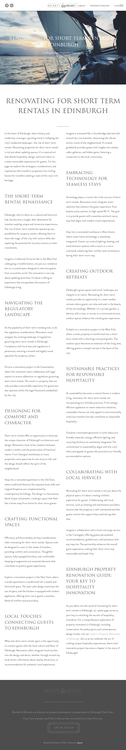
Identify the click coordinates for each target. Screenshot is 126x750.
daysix (80, 742)
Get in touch (63, 727)
